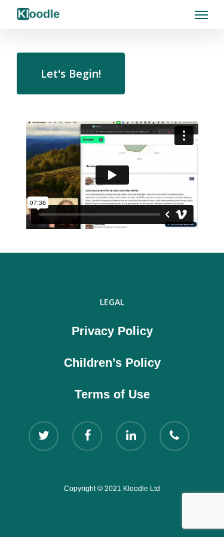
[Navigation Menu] (201, 14)
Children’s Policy (112, 362)
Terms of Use (112, 394)
